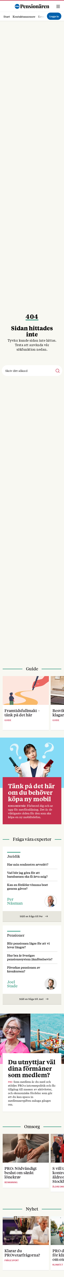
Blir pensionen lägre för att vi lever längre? (28, 945)
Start (7, 16)
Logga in (54, 16)
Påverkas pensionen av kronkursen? (23, 969)
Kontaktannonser (24, 16)
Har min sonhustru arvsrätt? (27, 864)
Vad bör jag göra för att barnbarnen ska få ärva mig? (27, 874)
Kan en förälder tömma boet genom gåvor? (27, 886)
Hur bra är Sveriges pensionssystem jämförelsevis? (29, 957)
